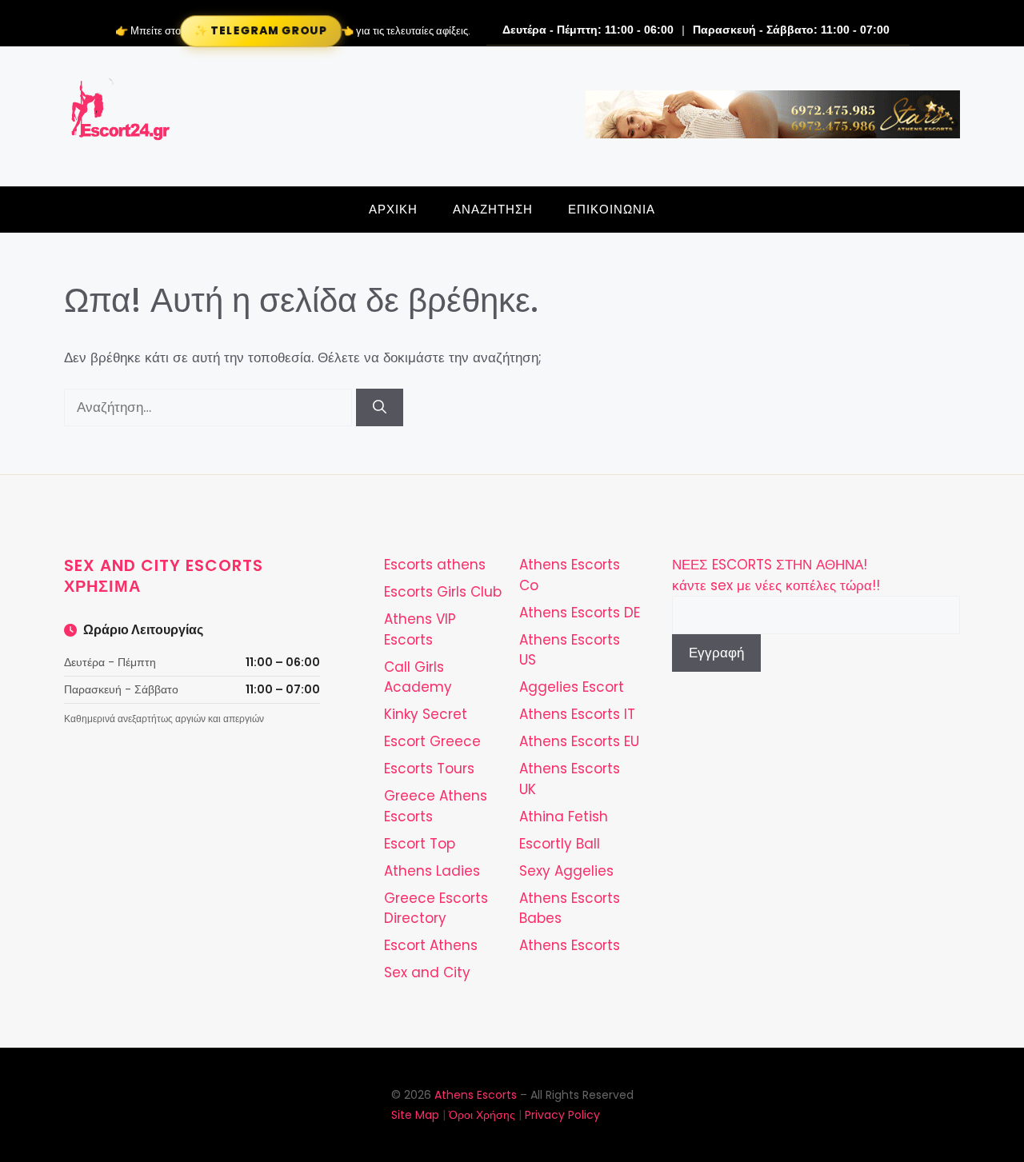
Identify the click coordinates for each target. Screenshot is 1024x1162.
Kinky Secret (425, 714)
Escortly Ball (559, 843)
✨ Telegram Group (260, 30)
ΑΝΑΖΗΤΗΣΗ (493, 209)
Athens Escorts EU (579, 741)
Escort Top (419, 843)
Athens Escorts (569, 945)
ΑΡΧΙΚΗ (393, 209)
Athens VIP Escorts (420, 629)
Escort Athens (431, 945)
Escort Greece (432, 741)
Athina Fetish (563, 816)
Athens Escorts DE (579, 612)
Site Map (415, 1115)
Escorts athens (435, 564)
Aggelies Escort (571, 687)
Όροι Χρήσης (482, 1115)
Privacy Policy (562, 1115)
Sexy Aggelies (566, 870)
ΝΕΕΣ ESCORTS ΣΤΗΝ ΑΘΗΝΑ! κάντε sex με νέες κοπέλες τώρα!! (776, 575)
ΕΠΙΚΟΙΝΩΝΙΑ (611, 209)
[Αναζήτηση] (379, 408)
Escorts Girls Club (443, 591)
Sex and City (427, 972)
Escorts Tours (429, 768)
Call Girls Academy (418, 677)
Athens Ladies (432, 870)
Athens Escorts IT (577, 714)
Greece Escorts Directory (436, 908)
